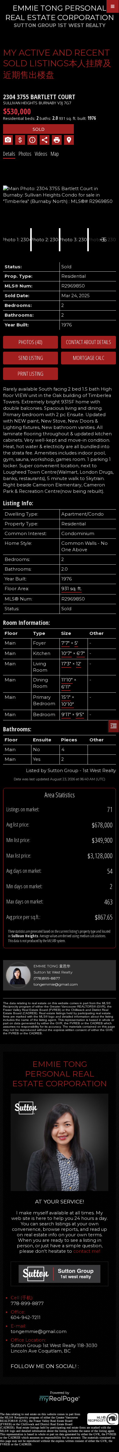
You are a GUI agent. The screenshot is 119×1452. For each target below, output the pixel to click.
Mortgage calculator (88, 358)
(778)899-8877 (47, 978)
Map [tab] (55, 153)
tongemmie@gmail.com (56, 984)
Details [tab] (9, 153)
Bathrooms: (17, 729)
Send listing (30, 357)
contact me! (86, 1251)
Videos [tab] (41, 153)
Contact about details (88, 342)
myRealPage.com (59, 1399)
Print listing (30, 373)
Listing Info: (18, 503)
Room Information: (26, 622)
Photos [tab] (25, 153)
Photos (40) (30, 342)
